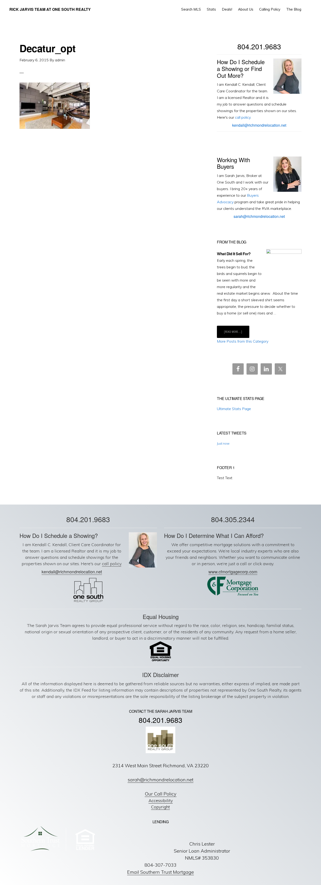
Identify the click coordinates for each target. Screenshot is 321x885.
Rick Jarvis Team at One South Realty (50, 9)
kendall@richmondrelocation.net (259, 125)
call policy (243, 117)
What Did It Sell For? (234, 253)
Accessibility (161, 800)
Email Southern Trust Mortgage (160, 872)
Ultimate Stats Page (234, 408)
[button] (308, 9)
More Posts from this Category (242, 341)
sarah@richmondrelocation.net (259, 216)
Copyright (160, 807)
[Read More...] (236, 333)
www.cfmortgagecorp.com (232, 571)
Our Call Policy (160, 794)
